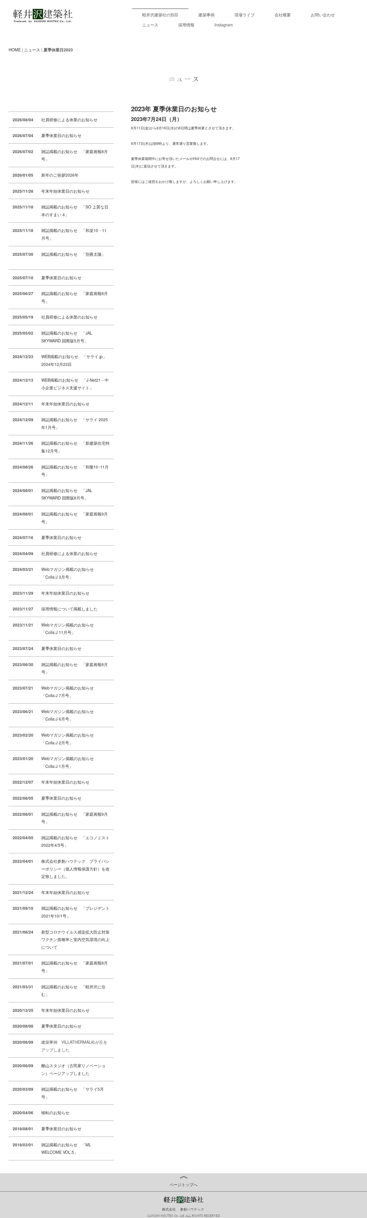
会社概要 (283, 14)
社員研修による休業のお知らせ (69, 119)
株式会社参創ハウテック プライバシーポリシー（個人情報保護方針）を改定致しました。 (75, 868)
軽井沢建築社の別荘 (160, 14)
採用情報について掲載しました (69, 609)
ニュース (150, 25)
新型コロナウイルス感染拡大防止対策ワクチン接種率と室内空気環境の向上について (75, 939)
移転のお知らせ (55, 1112)
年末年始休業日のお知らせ (65, 191)
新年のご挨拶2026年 (60, 175)
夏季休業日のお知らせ (61, 135)
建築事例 (206, 14)
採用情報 (186, 25)
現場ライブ (245, 14)
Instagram (223, 25)
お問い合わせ (323, 14)
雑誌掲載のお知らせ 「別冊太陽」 (73, 254)
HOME (15, 49)
